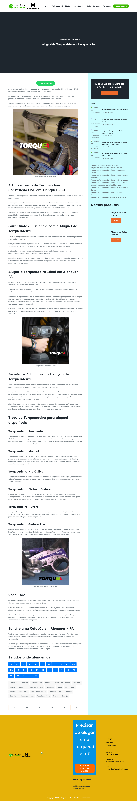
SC (24, 676)
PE (55, 670)
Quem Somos (78, 6)
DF (61, 664)
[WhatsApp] (77, 707)
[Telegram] (64, 707)
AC (24, 664)
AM (36, 664)
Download (109, 742)
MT (18, 670)
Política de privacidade (61, 6)
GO (73, 664)
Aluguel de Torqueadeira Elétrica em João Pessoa (109, 182)
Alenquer (75, 40)
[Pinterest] (39, 707)
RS (74, 670)
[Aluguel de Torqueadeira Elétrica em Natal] (95, 122)
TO (36, 676)
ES (67, 664)
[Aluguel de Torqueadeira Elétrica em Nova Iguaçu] (95, 155)
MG (31, 670)
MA (11, 670)
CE (55, 664)
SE (30, 676)
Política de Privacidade (81, 786)
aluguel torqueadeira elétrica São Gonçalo (106, 185)
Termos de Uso (109, 6)
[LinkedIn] (52, 707)
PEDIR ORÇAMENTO (121, 6)
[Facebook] (14, 707)
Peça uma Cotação (109, 93)
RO (11, 676)
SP (11, 664)
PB (43, 670)
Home (46, 6)
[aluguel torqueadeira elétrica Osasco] (95, 110)
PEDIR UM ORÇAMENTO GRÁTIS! (84, 768)
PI (61, 670)
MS (24, 670)
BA (49, 664)
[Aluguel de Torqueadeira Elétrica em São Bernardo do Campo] (95, 144)
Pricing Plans (110, 739)
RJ (17, 664)
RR (18, 676)
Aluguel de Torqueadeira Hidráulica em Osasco (108, 197)
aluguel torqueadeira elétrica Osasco (115, 109)
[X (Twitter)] (27, 707)
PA (79, 40)
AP (42, 664)
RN (67, 670)
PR (49, 670)
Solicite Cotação (93, 6)
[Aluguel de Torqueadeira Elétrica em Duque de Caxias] (95, 133)
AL (30, 664)
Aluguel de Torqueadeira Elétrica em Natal (106, 168)
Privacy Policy (111, 745)
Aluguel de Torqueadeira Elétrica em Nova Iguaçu (109, 180)
